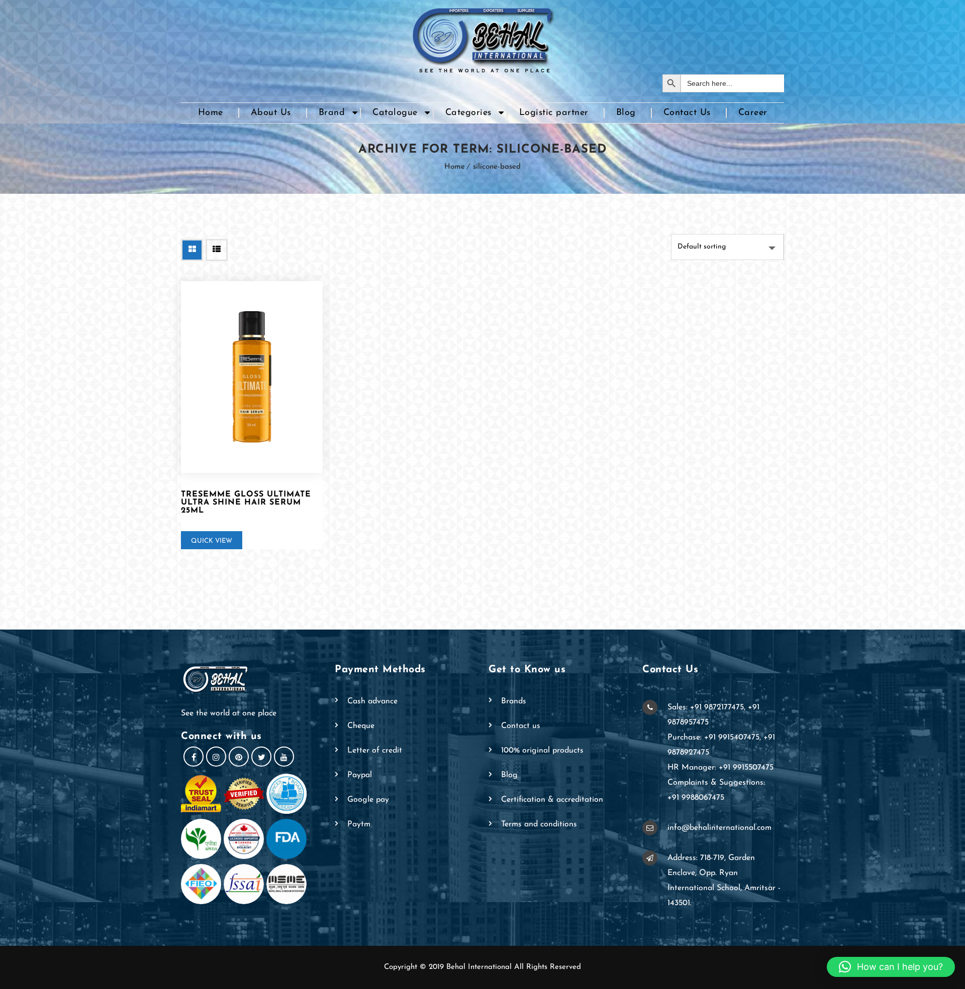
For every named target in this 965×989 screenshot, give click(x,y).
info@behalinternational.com (719, 828)
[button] (891, 967)
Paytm (358, 824)
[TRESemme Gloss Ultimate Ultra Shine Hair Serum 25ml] (252, 377)
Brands (513, 701)
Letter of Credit (374, 751)
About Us (271, 112)
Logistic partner (554, 112)
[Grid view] (192, 250)
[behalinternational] (482, 37)
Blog (626, 112)
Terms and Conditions (539, 824)
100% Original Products (542, 751)
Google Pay (368, 800)
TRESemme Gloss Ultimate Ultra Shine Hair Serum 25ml (246, 502)
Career (752, 112)
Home (210, 112)
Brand (332, 112)
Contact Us (687, 112)
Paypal (359, 775)
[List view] (217, 250)
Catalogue (395, 112)
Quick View (211, 541)
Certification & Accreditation (552, 800)
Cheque (360, 726)
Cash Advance (372, 701)
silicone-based (497, 167)
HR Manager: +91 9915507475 (720, 768)
